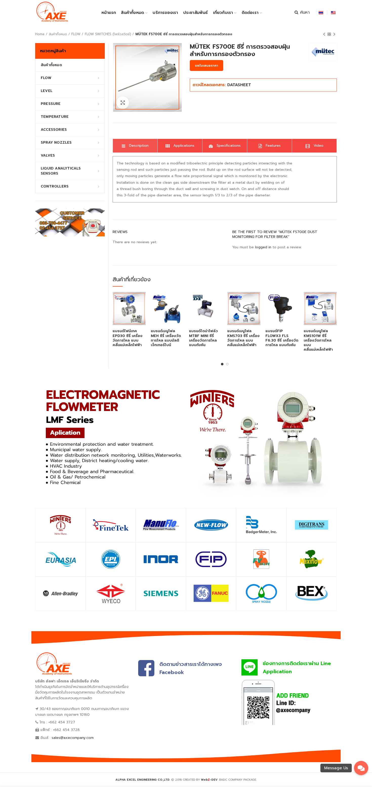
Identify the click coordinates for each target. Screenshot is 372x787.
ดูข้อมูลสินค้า (142, 311)
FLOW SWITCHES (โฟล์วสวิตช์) (108, 34)
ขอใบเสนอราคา (206, 65)
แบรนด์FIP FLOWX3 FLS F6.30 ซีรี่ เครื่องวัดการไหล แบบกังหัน (281, 338)
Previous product (324, 34)
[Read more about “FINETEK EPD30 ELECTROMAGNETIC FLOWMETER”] (142, 300)
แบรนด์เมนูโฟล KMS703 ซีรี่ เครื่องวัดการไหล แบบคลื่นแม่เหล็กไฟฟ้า (243, 338)
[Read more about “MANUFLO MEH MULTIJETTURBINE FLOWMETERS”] (180, 300)
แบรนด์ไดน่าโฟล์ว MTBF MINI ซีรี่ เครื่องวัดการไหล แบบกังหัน (203, 338)
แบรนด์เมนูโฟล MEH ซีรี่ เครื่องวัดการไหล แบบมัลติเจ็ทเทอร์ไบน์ (166, 338)
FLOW (75, 34)
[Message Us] (361, 767)
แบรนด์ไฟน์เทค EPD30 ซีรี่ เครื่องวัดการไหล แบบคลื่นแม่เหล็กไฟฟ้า (127, 338)
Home (40, 34)
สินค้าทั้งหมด (58, 34)
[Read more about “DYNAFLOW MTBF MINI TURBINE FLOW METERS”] (218, 300)
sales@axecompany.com (73, 737)
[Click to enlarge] (122, 102)
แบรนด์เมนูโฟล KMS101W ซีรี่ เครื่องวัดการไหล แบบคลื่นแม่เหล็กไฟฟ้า (318, 340)
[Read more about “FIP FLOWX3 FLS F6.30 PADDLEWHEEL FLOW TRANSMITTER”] (294, 300)
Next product (334, 34)
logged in (263, 247)
